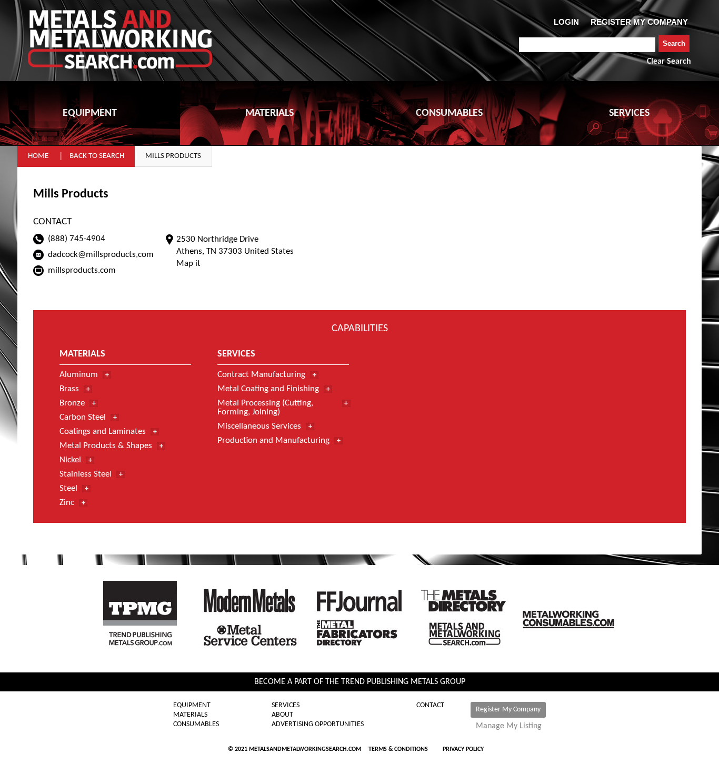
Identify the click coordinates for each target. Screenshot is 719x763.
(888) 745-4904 (76, 238)
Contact (430, 705)
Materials (190, 715)
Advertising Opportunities (318, 724)
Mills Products (173, 156)
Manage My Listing (509, 726)
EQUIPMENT (90, 113)
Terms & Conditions (398, 749)
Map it (188, 263)
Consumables (196, 724)
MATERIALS (269, 113)
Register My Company (508, 710)
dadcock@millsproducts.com (101, 254)
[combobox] (587, 44)
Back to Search (96, 156)
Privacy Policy (463, 749)
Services (285, 705)
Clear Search (669, 61)
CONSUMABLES (449, 113)
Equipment (192, 705)
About (282, 715)
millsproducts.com (82, 270)
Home (38, 156)
